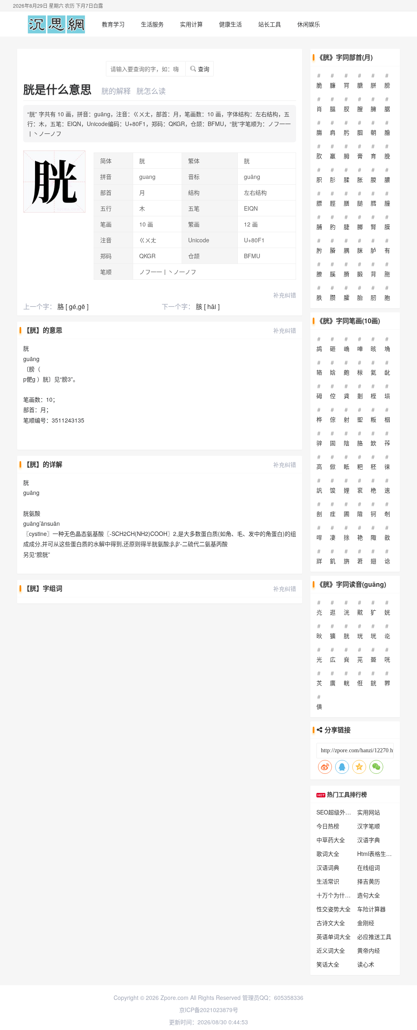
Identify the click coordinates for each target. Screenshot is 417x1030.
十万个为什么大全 (339, 895)
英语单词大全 (333, 936)
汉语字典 (368, 840)
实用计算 (191, 24)
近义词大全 (330, 950)
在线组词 (368, 867)
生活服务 (152, 24)
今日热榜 (327, 826)
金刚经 (365, 923)
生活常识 (327, 881)
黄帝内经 (368, 950)
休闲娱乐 (308, 24)
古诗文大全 (330, 923)
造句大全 (368, 895)
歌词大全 (327, 853)
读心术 (365, 964)
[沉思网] (56, 24)
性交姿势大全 (333, 909)
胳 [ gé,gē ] (72, 306)
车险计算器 (371, 909)
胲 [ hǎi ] (207, 306)
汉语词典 (327, 867)
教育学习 (113, 24)
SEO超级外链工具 (339, 812)
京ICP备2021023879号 (208, 1010)
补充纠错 (284, 295)
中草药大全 (330, 840)
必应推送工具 (374, 936)
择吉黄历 (368, 881)
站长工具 (269, 24)
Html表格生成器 (377, 853)
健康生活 (230, 24)
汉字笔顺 (368, 826)
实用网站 (368, 812)
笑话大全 (327, 964)
